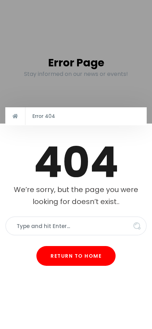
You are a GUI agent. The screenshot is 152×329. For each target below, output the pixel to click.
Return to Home (76, 255)
